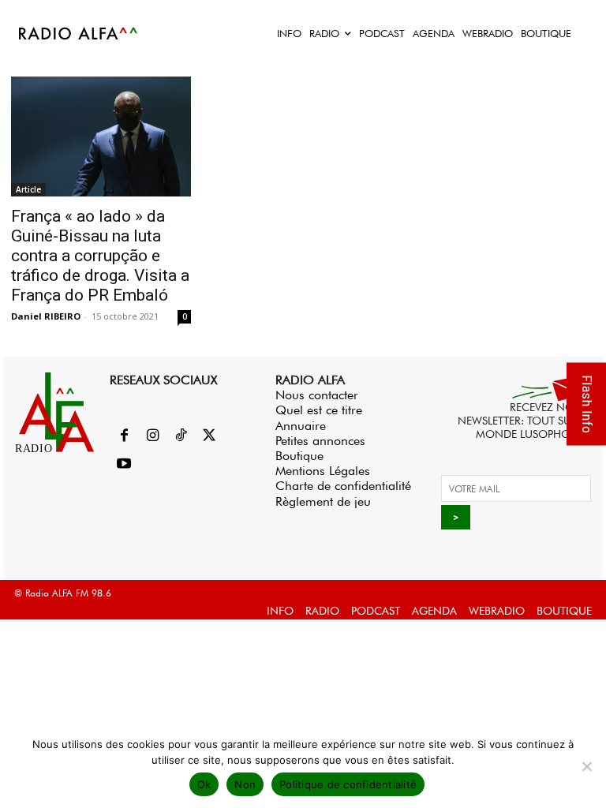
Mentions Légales (322, 470)
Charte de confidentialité (343, 485)
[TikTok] (180, 436)
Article (28, 189)
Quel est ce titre (318, 409)
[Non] (586, 766)
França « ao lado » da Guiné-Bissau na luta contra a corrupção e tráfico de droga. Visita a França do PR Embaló (100, 256)
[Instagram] (152, 436)
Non (245, 784)
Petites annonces (320, 440)
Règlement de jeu (323, 501)
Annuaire (300, 425)
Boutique (299, 455)
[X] (209, 436)
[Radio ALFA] (79, 33)
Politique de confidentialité (348, 784)
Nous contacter (316, 394)
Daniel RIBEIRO (45, 316)
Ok (204, 784)
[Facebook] (124, 436)
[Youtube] (124, 465)
